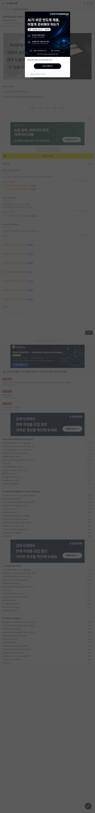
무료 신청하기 (47, 66)
